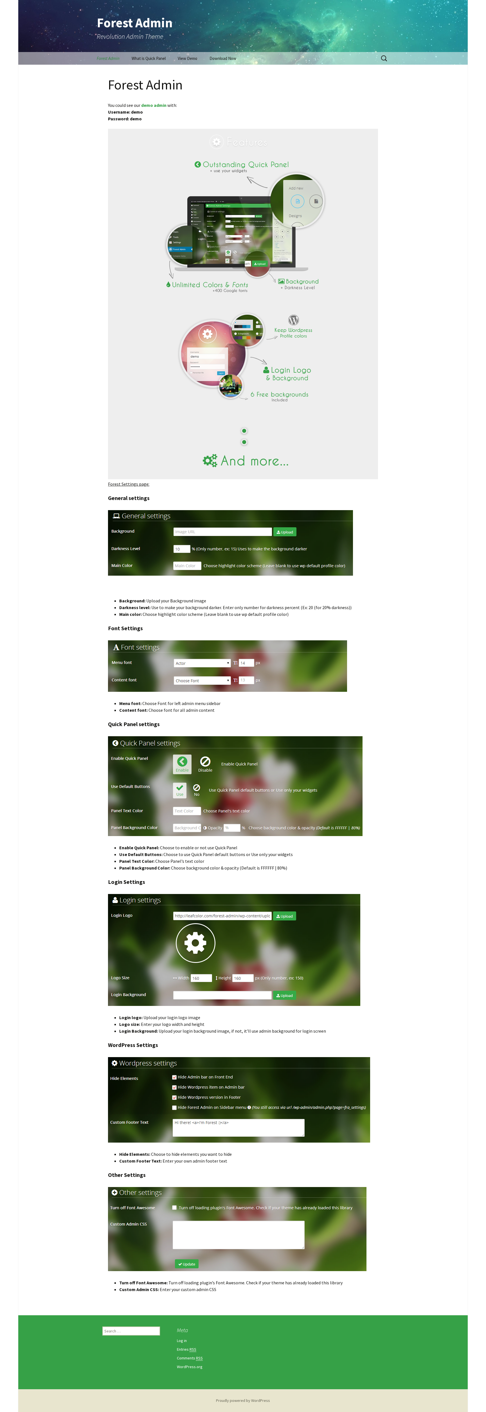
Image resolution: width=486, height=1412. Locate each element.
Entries (186, 1349)
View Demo (187, 58)
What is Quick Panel (149, 58)
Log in (182, 1340)
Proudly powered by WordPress (243, 1400)
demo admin (153, 105)
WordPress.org (189, 1366)
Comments (190, 1358)
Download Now (223, 58)
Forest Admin (108, 58)
